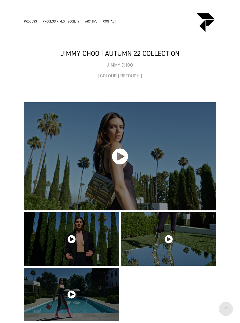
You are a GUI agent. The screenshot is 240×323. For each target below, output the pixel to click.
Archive (91, 21)
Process (30, 21)
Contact (109, 21)
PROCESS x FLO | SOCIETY (61, 21)
